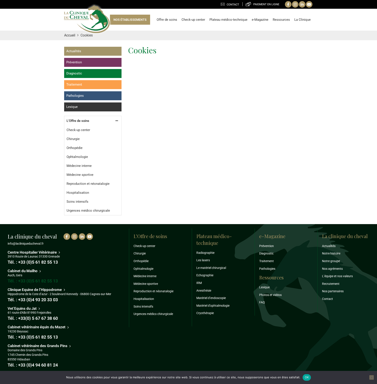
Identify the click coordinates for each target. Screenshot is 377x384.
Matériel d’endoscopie (211, 298)
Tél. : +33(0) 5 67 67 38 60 (33, 318)
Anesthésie (203, 290)
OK (307, 377)
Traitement (74, 84)
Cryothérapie (205, 313)
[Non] (371, 377)
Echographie (204, 275)
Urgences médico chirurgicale (88, 211)
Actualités (73, 51)
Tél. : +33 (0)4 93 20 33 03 (33, 299)
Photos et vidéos (270, 295)
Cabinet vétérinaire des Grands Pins (38, 346)
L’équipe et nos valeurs (337, 276)
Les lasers (203, 260)
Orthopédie (74, 148)
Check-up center (193, 20)
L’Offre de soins (78, 121)
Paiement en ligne (266, 4)
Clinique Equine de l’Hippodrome (35, 289)
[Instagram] (295, 4)
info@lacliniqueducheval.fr (26, 243)
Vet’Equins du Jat (23, 308)
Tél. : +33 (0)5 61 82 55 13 (33, 262)
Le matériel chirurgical (211, 268)
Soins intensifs (77, 202)
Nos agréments (332, 268)
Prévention (74, 62)
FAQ (262, 302)
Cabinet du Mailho (23, 271)
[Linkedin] (302, 4)
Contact (233, 4)
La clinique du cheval (345, 236)
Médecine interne (79, 166)
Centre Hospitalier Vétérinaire (33, 252)
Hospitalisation (78, 193)
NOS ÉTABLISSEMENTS (130, 19)
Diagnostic (74, 73)
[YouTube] (309, 4)
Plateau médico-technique (228, 20)
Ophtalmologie (77, 157)
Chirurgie (73, 139)
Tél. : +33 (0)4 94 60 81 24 (33, 365)
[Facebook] (288, 4)
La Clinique (302, 20)
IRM (199, 283)
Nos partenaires (333, 291)
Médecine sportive (80, 175)
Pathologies (75, 96)
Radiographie (205, 252)
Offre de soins (167, 20)
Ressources (281, 20)
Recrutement (330, 283)
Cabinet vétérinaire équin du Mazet (37, 327)
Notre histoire (331, 253)
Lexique (72, 107)
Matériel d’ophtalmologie (213, 305)
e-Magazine (260, 20)
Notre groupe (331, 261)
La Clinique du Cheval (87, 19)
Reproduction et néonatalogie (88, 184)
